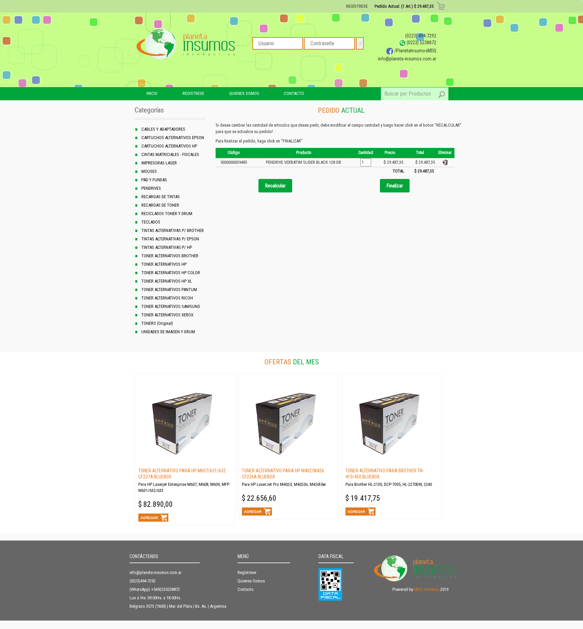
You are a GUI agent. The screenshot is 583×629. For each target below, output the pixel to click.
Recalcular (275, 186)
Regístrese (247, 572)
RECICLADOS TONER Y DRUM (166, 213)
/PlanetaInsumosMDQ (414, 50)
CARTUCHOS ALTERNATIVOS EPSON (172, 137)
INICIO (152, 93)
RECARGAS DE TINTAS (160, 196)
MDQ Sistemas (426, 589)
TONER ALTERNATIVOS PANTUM (169, 289)
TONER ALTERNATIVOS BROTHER (169, 255)
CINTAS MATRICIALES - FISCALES (170, 154)
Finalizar (395, 186)
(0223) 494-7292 (420, 35)
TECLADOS (150, 222)
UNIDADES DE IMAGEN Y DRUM (168, 331)
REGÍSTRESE (357, 6)
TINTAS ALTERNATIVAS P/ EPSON (170, 238)
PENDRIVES (151, 188)
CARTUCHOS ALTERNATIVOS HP (169, 146)
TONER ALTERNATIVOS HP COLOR (170, 272)
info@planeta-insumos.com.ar (407, 58)
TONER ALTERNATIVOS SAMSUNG (170, 306)
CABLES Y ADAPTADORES (163, 129)
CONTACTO (294, 93)
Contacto (246, 589)
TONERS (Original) (157, 323)
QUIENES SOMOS (244, 93)
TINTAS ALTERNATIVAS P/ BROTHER (172, 230)
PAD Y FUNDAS (154, 179)
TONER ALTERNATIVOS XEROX (167, 314)
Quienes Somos (251, 580)
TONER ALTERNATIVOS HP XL (166, 281)
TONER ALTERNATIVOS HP (164, 264)
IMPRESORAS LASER (159, 162)
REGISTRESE (193, 93)
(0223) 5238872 (421, 42)
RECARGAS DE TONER (160, 205)
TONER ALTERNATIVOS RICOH (167, 297)
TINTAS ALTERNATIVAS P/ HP (166, 247)
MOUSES (149, 171)
